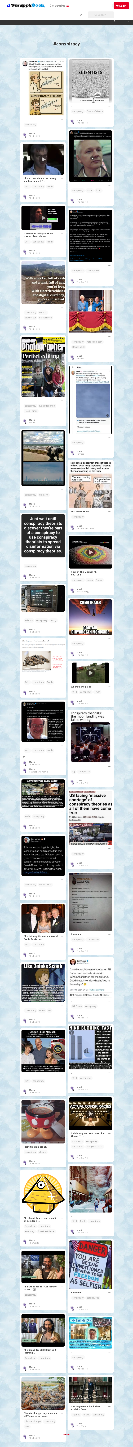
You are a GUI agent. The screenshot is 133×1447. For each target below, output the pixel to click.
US (49, 1010)
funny (53, 620)
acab (27, 816)
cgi (73, 771)
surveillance (45, 317)
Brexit (86, 1414)
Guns (42, 1010)
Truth (98, 190)
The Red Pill (34, 136)
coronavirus (45, 884)
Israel (89, 190)
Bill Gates (77, 1006)
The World (34, 1242)
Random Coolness (85, 528)
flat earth (43, 494)
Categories (58, 5)
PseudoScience (95, 111)
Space (99, 580)
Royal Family (78, 346)
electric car (30, 317)
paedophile (93, 270)
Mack (32, 133)
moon (90, 580)
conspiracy (30, 124)
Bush (83, 1221)
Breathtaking (82, 591)
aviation (29, 620)
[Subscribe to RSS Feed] (80, 15)
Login (122, 5)
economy (29, 1231)
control (43, 312)
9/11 (27, 186)
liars (27, 1426)
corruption (77, 1146)
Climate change (33, 1421)
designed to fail (95, 1146)
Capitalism (77, 1141)
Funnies (80, 358)
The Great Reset (46, 1231)
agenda (76, 1414)
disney (42, 1152)
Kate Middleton (94, 341)
